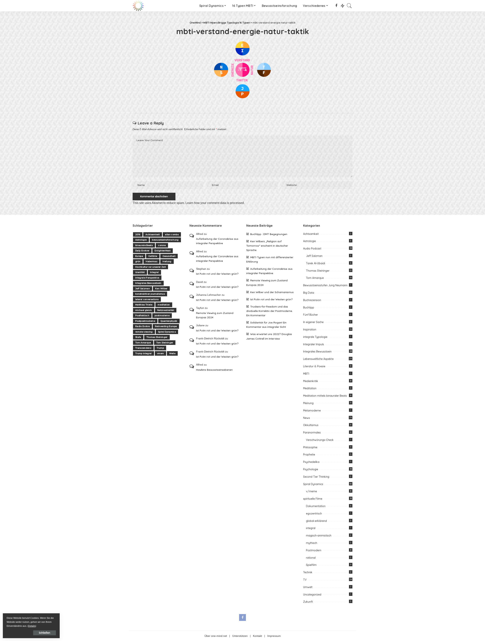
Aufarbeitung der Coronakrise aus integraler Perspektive (217, 241)
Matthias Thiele (143, 304)
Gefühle (152, 256)
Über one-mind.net (215, 636)
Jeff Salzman (142, 288)
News (306, 418)
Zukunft (308, 601)
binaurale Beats (144, 245)
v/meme (311, 491)
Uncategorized (312, 594)
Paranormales (312, 432)
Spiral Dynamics (167, 331)
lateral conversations (147, 299)
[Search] (349, 5)
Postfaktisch (142, 315)
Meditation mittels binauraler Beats (325, 395)
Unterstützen (240, 636)
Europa (139, 256)
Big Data (308, 292)
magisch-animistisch (318, 535)
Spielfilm (311, 565)
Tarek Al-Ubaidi (315, 263)
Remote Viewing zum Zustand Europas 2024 (214, 315)
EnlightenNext (162, 250)
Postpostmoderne (145, 321)
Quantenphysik (168, 321)
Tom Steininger (164, 342)
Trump (160, 348)
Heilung (167, 261)
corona (162, 245)
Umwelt (307, 587)
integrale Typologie (315, 337)
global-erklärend (316, 521)
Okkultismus (310, 425)
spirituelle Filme (312, 498)
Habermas (151, 261)
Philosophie (310, 447)
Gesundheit (169, 256)
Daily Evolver (142, 250)
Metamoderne (312, 410)
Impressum (274, 636)
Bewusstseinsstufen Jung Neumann (325, 285)
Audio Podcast (312, 248)
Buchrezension (312, 300)
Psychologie (310, 469)
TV (305, 579)
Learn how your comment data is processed (214, 202)
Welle (172, 353)
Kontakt (257, 636)
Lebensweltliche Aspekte (318, 359)
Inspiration (309, 329)
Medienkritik (310, 381)
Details (31, 626)
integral (310, 528)
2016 (137, 234)
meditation (164, 304)
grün (137, 261)
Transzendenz (143, 348)
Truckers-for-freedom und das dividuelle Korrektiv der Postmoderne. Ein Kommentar (269, 311)
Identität (140, 272)
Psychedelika (311, 462)
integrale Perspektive (147, 277)
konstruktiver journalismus (150, 294)
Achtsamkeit (153, 234)
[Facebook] (336, 5)
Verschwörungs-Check (320, 440)
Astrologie (141, 239)
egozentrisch (314, 513)
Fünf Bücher (310, 314)
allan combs (172, 234)
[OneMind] (138, 5)
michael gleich (143, 310)
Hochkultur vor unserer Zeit (150, 267)
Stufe (138, 337)
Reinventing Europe (166, 326)
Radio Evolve (142, 326)
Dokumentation (315, 506)
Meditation (309, 388)
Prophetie (309, 454)
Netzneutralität (165, 310)
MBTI (306, 373)
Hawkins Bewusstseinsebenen (214, 369)
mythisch (311, 543)
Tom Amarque (143, 342)
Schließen (44, 632)
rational (311, 557)
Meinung (308, 403)
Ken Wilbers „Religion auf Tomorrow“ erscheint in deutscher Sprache (267, 246)
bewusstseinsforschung (165, 239)
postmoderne (162, 315)
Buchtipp (308, 307)
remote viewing (144, 331)
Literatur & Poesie (314, 366)
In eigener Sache (313, 322)
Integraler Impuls (313, 344)
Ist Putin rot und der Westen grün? (217, 273)
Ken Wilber (161, 288)
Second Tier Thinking (316, 476)
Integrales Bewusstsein (148, 283)
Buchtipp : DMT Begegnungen (268, 234)
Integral (154, 272)
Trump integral (143, 353)
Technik (307, 572)
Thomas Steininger (156, 337)
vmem (160, 353)
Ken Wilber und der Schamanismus (272, 292)
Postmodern (313, 550)
